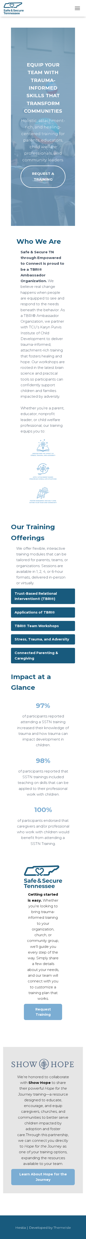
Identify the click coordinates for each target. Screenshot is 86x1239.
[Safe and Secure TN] (15, 8)
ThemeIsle (62, 1227)
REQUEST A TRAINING (43, 176)
